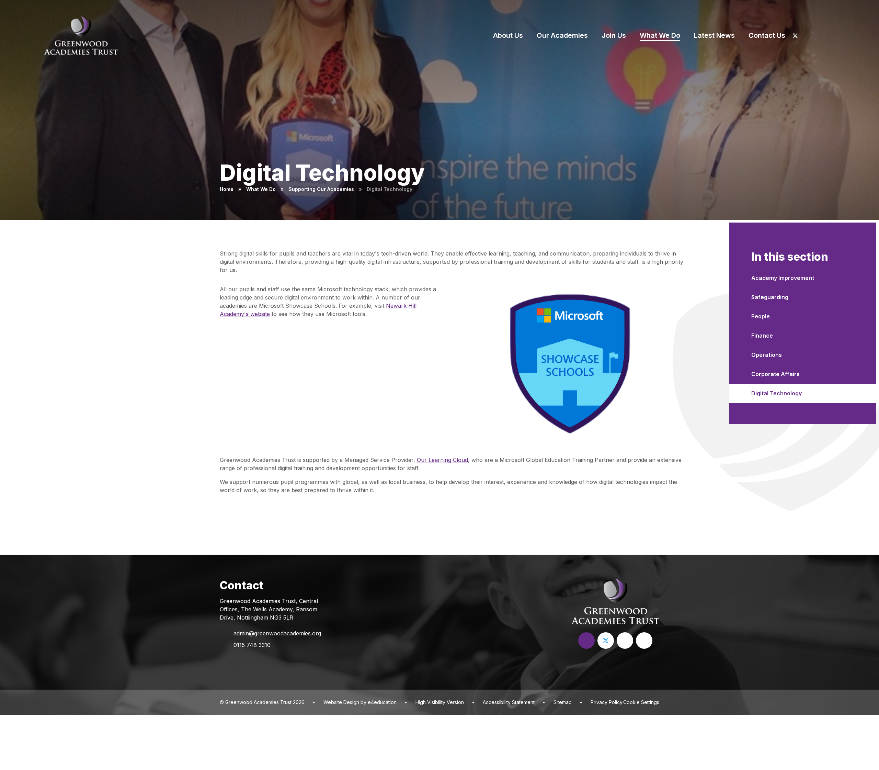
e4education (382, 702)
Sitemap (562, 702)
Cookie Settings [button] (641, 702)
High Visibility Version (439, 702)
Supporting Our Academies (321, 189)
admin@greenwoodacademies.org (277, 633)
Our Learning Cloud (442, 459)
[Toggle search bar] (842, 35)
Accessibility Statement (509, 702)
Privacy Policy (607, 702)
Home (226, 189)
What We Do (261, 189)
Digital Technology (389, 189)
